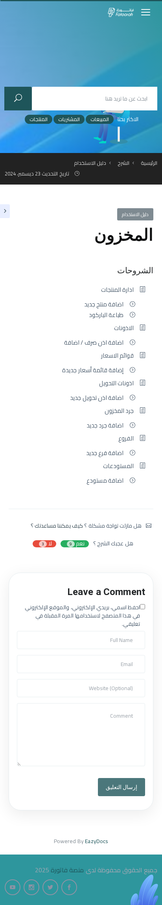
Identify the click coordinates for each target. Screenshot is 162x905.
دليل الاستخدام (135, 214)
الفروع (126, 438)
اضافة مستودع (105, 480)
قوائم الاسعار (117, 355)
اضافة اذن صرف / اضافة (93, 342)
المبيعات (99, 119)
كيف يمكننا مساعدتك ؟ (57, 526)
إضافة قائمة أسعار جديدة (92, 370)
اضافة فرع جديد (104, 453)
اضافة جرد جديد (105, 425)
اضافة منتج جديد (103, 304)
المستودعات (118, 466)
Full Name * (32, 635)
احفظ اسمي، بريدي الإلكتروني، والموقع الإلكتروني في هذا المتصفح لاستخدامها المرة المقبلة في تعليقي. (82, 615)
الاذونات (124, 328)
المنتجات (38, 119)
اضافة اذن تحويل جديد (96, 398)
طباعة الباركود (106, 315)
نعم (77, 543)
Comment (31, 707)
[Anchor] (110, 269)
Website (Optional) (40, 683)
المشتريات (69, 119)
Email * (27, 659)
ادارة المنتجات (117, 289)
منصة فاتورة (67, 870)
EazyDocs (96, 841)
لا (47, 543)
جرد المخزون (119, 411)
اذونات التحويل (116, 383)
